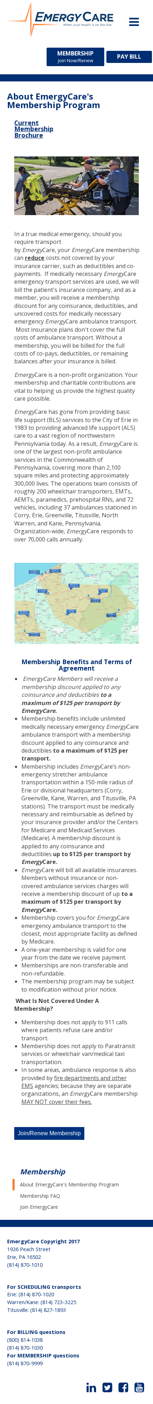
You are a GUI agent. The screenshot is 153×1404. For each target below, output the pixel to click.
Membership (75, 56)
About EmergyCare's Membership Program (69, 1184)
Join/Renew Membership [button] (49, 1133)
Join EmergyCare (39, 1206)
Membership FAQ (40, 1195)
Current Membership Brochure (33, 128)
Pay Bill (129, 56)
